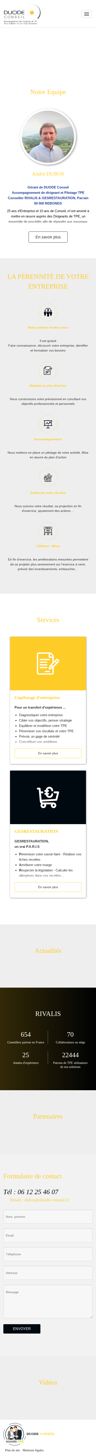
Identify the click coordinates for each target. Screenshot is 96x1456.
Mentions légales (33, 1450)
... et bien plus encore (21, 51)
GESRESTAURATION (36, 831)
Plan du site (12, 1450)
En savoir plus (48, 237)
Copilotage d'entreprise (37, 697)
